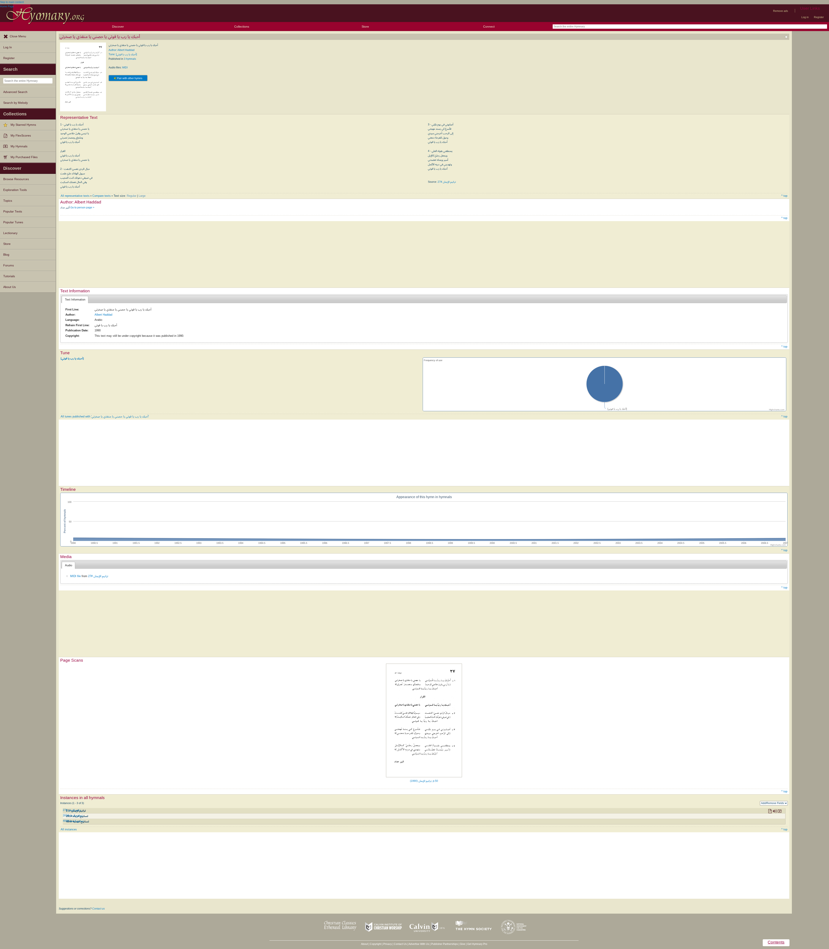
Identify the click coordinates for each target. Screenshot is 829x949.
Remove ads (780, 11)
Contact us (98, 908)
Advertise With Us (418, 944)
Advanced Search (15, 92)
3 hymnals (130, 58)
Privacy (387, 944)
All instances (69, 829)
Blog (6, 254)
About (364, 944)
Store (365, 26)
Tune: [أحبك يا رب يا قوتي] (123, 54)
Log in (805, 17)
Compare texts (101, 195)
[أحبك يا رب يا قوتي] (72, 358)
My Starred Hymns (23, 124)
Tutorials (9, 276)
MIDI (125, 67)
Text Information (75, 299)
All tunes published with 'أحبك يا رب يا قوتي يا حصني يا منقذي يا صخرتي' (105, 416)
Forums (8, 265)
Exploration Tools (15, 190)
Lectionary (10, 233)
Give (462, 944)
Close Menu (18, 36)
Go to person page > (82, 207)
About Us (9, 287)
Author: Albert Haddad (121, 50)
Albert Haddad (103, 314)
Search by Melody (15, 102)
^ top (784, 195)
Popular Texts (12, 211)
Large (142, 195)
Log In (7, 47)
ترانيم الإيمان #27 (447, 181)
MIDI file (75, 576)
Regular (131, 195)
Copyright (375, 944)
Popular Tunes (13, 222)
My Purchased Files (24, 157)
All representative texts (75, 195)
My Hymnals (19, 146)
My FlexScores (21, 135)
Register (819, 17)
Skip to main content (12, 2)
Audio (68, 565)
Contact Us (400, 944)
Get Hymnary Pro (477, 944)
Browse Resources (16, 179)
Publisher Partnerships (444, 944)
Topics (7, 200)
